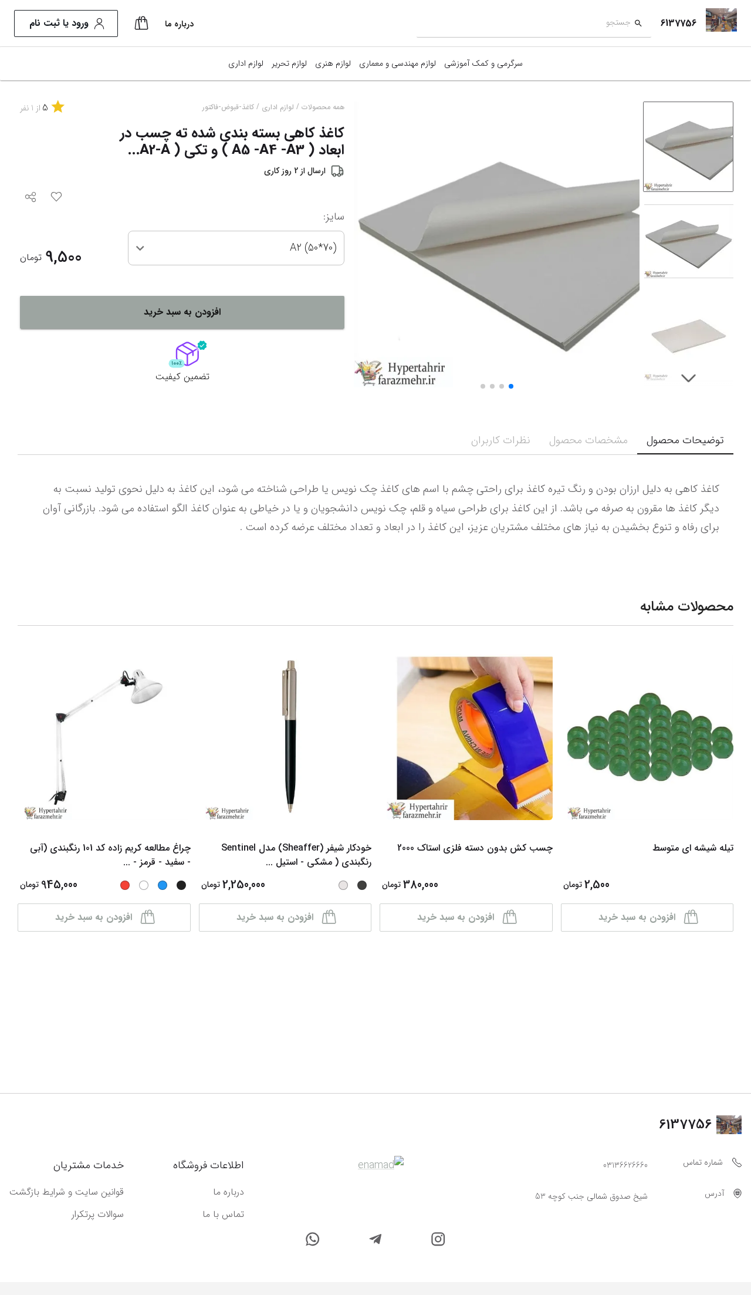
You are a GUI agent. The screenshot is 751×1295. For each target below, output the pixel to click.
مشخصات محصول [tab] (588, 440)
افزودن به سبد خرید (182, 312)
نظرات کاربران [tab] (500, 440)
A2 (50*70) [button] (313, 248)
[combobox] (524, 23)
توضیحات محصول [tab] (685, 440)
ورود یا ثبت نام (59, 23)
